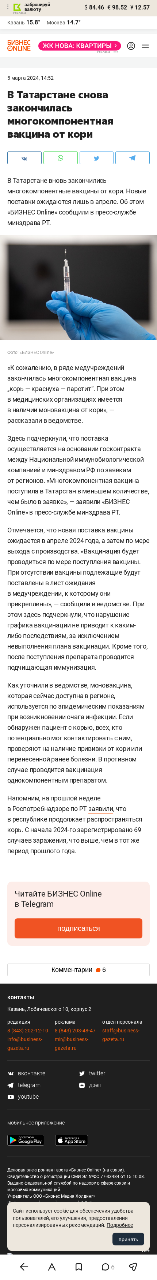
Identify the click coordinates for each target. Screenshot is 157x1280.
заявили (100, 808)
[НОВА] (77, 46)
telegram (28, 1085)
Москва (56, 22)
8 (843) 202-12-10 (27, 1030)
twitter (96, 1073)
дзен (95, 1085)
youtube (27, 1096)
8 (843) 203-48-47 (75, 1030)
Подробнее (120, 1225)
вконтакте (30, 1073)
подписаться (78, 928)
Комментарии (78, 969)
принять (128, 1239)
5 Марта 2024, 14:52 (30, 78)
